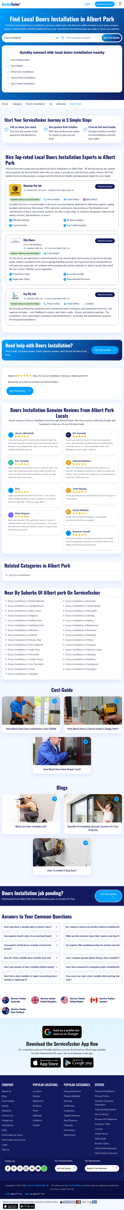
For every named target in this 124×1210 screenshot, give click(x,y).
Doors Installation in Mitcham (23, 630)
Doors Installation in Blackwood (82, 625)
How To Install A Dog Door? (62, 870)
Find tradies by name (12, 1135)
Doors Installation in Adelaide (23, 674)
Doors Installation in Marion (80, 620)
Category (17, 104)
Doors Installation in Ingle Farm (24, 649)
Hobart (36, 1125)
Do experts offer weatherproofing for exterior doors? (92, 945)
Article (5, 1106)
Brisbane (37, 1106)
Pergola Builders (72, 1096)
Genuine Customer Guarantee (104, 1103)
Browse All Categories (106, 1119)
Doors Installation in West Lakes (24, 610)
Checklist (6, 1110)
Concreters (69, 1130)
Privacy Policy (102, 1096)
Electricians (70, 1135)
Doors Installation (35, 104)
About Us (6, 1091)
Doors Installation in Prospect (81, 644)
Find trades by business (14, 1140)
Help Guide (100, 1138)
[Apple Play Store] (46, 1063)
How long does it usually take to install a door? (28, 927)
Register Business (104, 4)
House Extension (72, 1091)
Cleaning (68, 1125)
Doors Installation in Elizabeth (81, 635)
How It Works (102, 1114)
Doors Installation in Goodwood (82, 664)
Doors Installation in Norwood (81, 630)
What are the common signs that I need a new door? (92, 936)
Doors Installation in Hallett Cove (25, 620)
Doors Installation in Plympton (81, 669)
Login (87, 4)
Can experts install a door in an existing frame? (28, 936)
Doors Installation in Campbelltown (26, 606)
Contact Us (7, 1115)
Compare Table (102, 1124)
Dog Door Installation (19, 575)
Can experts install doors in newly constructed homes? (27, 947)
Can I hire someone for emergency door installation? (92, 967)
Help (4, 1130)
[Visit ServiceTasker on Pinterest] (14, 1168)
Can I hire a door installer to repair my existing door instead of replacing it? (30, 978)
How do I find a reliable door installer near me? (27, 958)
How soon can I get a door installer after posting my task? (92, 978)
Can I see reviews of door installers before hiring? (29, 967)
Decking (68, 1101)
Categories (7, 1120)
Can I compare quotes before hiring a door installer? (92, 958)
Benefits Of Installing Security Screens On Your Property (93, 828)
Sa (50, 104)
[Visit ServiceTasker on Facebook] (8, 1168)
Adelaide (60, 104)
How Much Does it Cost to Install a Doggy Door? (93, 728)
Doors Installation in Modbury (81, 659)
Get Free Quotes (64, 1168)
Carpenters (69, 1110)
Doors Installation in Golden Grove (25, 659)
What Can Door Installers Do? (31, 826)
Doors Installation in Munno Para (24, 640)
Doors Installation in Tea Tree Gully (25, 664)
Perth (35, 1110)
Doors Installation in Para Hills (23, 654)
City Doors (29, 240)
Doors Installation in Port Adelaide (25, 644)
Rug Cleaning (70, 1120)
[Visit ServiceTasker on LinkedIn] (32, 1168)
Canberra (37, 1120)
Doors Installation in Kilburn (80, 640)
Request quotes (105, 186)
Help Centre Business (106, 1148)
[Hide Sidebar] (119, 3)
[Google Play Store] (78, 1063)
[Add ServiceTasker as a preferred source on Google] (62, 1032)
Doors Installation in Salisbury (81, 654)
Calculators (7, 1125)
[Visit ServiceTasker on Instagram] (26, 1168)
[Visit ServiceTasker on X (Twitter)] (20, 1168)
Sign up (5, 1149)
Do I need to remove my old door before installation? (92, 927)
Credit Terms (101, 1133)
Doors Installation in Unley (21, 669)
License (99, 1129)
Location (37, 1091)
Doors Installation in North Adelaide (26, 601)
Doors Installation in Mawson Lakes (84, 649)
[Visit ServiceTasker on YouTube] (38, 1168)
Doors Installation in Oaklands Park (26, 625)
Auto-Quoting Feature (105, 1109)
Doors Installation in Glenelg (80, 615)
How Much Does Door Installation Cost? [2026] (31, 728)
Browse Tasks (102, 1143)
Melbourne (38, 1101)
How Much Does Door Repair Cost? (62, 769)
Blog (4, 1096)
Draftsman (69, 1106)
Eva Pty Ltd (29, 294)
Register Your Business (97, 1168)
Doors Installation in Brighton (23, 615)
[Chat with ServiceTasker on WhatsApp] (44, 1168)
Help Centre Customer (106, 1153)
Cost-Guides (8, 1101)
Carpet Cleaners (72, 1115)
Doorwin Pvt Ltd (32, 185)
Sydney (36, 1096)
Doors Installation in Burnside (81, 601)
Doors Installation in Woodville (81, 610)
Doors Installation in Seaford (22, 635)
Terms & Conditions (105, 1091)
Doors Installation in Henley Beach (83, 606)
